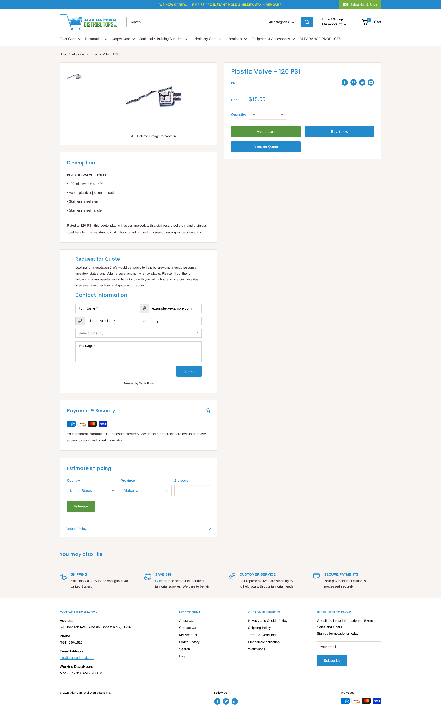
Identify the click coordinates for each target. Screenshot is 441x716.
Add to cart (266, 131)
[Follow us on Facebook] (217, 701)
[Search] (307, 22)
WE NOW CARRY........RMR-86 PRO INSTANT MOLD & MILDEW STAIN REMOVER (220, 4)
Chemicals (234, 39)
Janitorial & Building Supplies (160, 39)
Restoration (93, 39)
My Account (188, 635)
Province (128, 480)
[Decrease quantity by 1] (254, 114)
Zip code (181, 480)
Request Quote (266, 147)
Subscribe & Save (363, 4)
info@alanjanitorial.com (77, 657)
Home (64, 54)
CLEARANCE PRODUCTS (320, 39)
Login (183, 656)
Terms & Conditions (262, 635)
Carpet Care (121, 39)
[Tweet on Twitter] (362, 82)
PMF (234, 83)
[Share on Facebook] (345, 82)
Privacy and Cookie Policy (268, 621)
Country (73, 480)
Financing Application (264, 642)
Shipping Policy (259, 628)
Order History (189, 642)
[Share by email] (371, 82)
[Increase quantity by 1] (282, 114)
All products (80, 54)
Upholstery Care (204, 39)
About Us (186, 621)
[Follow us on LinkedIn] (235, 701)
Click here (162, 581)
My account (332, 24)
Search (184, 649)
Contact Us (187, 628)
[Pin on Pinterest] (353, 82)
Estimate (81, 506)
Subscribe (332, 660)
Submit (189, 371)
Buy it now (339, 131)
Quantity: (238, 114)
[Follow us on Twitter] (226, 701)
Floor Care (68, 39)
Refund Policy (76, 529)
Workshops (256, 649)
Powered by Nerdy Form (138, 383)
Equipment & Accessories (270, 39)
